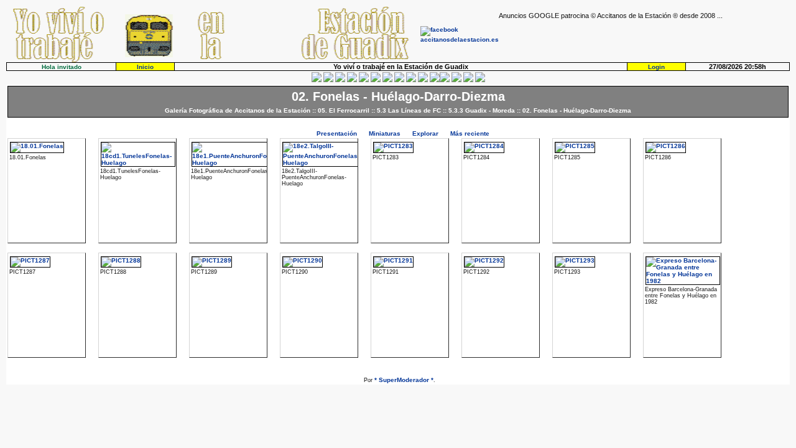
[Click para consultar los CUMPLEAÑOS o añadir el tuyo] (340, 80)
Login (656, 66)
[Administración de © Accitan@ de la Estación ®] (480, 80)
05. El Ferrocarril (343, 110)
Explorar (425, 133)
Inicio (145, 66)
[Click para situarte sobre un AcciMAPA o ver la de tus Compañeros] (364, 80)
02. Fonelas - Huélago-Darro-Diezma (576, 110)
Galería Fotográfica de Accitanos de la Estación (237, 110)
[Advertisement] (644, 38)
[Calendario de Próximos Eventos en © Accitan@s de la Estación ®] (411, 80)
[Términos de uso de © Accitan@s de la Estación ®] (468, 80)
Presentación (337, 133)
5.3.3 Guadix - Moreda (481, 110)
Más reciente (469, 133)
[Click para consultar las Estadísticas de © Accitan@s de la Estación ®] (387, 80)
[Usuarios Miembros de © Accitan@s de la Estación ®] (423, 80)
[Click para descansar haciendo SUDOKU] (376, 80)
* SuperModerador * (403, 379)
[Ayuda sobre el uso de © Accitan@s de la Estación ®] (435, 80)
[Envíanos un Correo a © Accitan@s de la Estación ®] (456, 80)
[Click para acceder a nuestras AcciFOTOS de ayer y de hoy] (328, 80)
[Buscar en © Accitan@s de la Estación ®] (399, 80)
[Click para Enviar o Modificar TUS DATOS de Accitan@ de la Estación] (317, 80)
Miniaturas (384, 133)
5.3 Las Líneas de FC (409, 110)
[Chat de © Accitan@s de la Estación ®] (445, 80)
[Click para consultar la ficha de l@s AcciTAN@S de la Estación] (352, 80)
